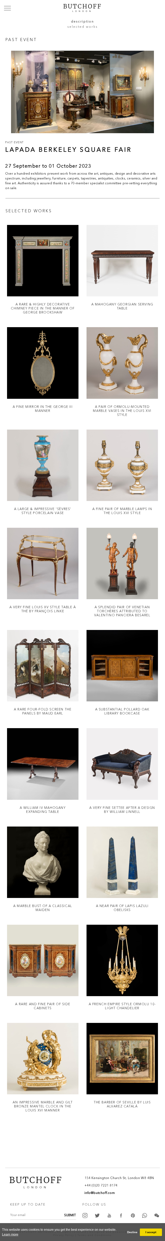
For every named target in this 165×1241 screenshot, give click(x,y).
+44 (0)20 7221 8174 (101, 1185)
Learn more (10, 1234)
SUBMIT (70, 1215)
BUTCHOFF (82, 7)
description (82, 21)
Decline (132, 1232)
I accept (150, 1232)
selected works (82, 27)
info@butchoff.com (100, 1193)
